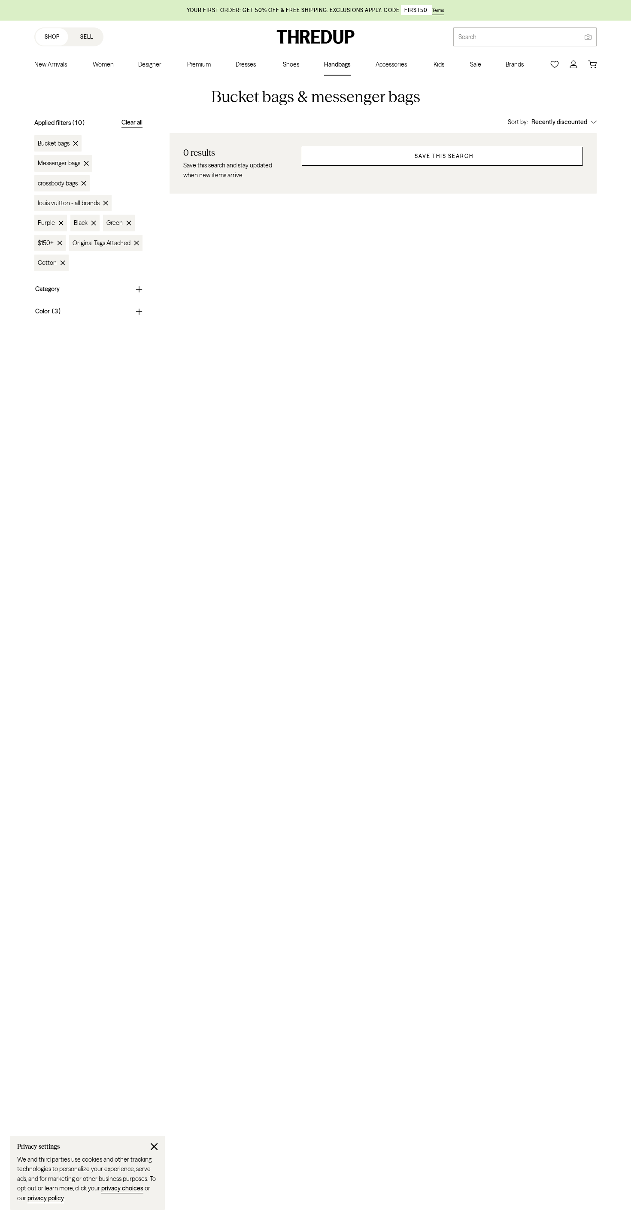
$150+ (46, 243)
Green (114, 223)
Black (81, 223)
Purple (46, 223)
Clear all (132, 122)
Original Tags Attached (101, 243)
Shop (52, 36)
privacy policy (45, 1198)
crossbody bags (58, 183)
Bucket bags (54, 143)
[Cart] (592, 64)
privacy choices (122, 1188)
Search (467, 37)
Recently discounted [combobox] (559, 122)
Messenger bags (59, 163)
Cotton (47, 263)
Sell (86, 36)
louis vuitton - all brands (69, 203)
